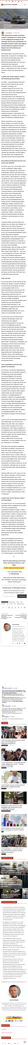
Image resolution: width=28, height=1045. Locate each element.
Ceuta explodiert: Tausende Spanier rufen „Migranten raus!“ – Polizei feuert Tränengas (13, 764)
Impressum (4, 1029)
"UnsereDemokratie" (6, 810)
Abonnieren (22, 596)
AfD (2, 831)
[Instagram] (6, 1)
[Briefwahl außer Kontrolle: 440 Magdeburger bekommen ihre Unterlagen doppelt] (14, 798)
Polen (21, 601)
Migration (4, 767)
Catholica (4, 788)
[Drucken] (12, 607)
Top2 (8, 603)
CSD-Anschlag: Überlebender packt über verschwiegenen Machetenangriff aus (13, 741)
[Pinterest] (15, 1)
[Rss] (21, 1)
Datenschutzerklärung (6, 1032)
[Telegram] (9, 607)
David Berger (15, 624)
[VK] (18, 607)
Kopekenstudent (12, 601)
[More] (24, 607)
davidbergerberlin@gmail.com (19, 981)
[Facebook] (12, 643)
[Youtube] (12, 1)
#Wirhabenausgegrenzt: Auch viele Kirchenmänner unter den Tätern (7, 617)
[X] (2, 607)
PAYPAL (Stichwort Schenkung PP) (14, 568)
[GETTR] (15, 643)
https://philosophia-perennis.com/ (18, 626)
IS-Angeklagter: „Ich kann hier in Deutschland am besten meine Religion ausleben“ (12, 850)
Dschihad (4, 854)
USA (15, 603)
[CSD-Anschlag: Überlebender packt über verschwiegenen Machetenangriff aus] (14, 732)
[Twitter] (9, 1)
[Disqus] (14, 666)
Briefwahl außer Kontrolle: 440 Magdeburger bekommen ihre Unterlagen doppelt (11, 807)
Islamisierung (4, 745)
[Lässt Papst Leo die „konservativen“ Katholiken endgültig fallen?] (14, 777)
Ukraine (11, 603)
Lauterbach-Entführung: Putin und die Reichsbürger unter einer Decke (21, 617)
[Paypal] (19, 643)
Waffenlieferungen (20, 603)
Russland (3, 603)
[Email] (15, 607)
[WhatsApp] (5, 607)
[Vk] (18, 1)
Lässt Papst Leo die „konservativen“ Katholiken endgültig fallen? (13, 786)
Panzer (17, 601)
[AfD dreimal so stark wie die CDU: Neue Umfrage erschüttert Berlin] (14, 820)
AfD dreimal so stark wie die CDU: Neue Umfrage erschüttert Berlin (12, 829)
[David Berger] (2, 33)
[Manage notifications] (25, 1042)
